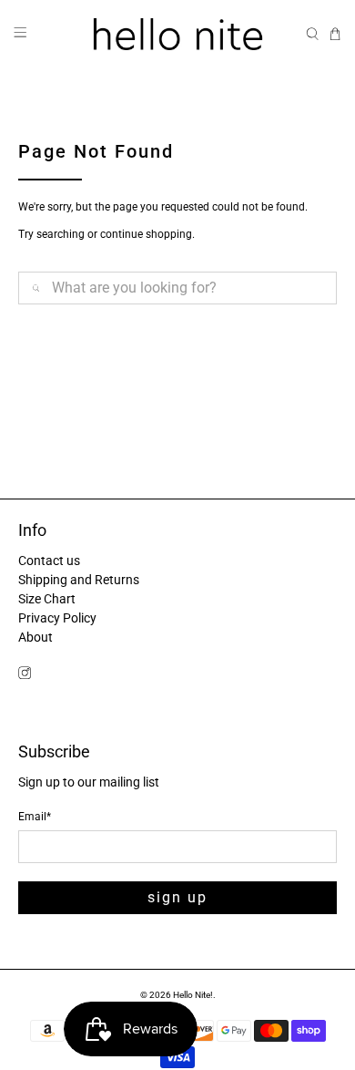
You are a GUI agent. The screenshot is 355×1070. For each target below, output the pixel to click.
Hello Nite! (193, 995)
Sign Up (177, 897)
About (35, 637)
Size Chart (47, 599)
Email (34, 816)
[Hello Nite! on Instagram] (24, 674)
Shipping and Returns (78, 579)
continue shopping (146, 234)
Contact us (49, 560)
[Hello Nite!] (178, 34)
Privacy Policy (57, 618)
